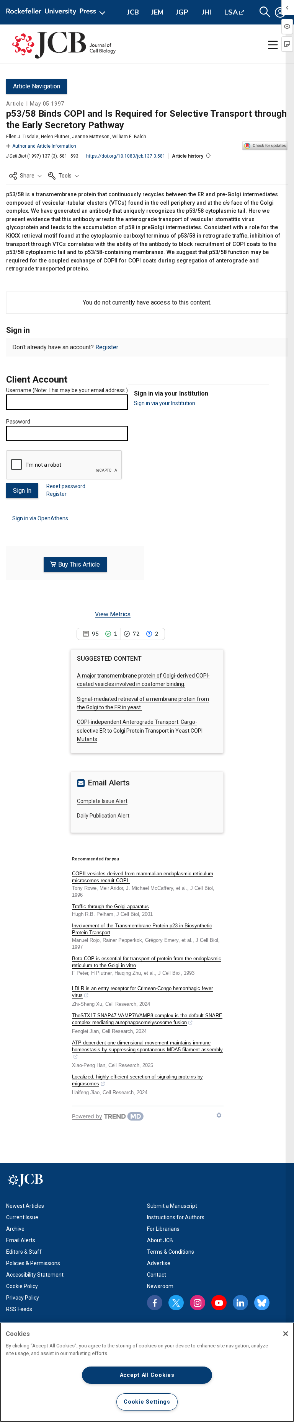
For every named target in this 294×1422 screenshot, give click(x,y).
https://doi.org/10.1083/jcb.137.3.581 (125, 156)
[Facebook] (154, 1302)
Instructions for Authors (175, 1217)
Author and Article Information (44, 146)
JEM (157, 12)
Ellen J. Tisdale (22, 136)
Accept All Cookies (147, 1375)
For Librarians (163, 1229)
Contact (156, 1275)
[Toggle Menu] (273, 45)
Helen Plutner (55, 136)
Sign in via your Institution (164, 403)
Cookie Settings (147, 1402)
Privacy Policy (22, 1298)
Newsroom (160, 1286)
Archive (15, 1229)
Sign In (22, 490)
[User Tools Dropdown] (280, 12)
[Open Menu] (57, 12)
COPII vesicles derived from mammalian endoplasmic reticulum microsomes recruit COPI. (142, 877)
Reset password (65, 486)
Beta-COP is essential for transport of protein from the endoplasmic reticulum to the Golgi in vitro (146, 962)
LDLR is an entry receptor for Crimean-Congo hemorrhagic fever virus (142, 991)
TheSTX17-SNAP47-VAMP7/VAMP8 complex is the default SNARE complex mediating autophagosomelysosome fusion (147, 1019)
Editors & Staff (24, 1252)
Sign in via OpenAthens (40, 518)
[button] (25, 175)
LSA (231, 12)
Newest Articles (25, 1206)
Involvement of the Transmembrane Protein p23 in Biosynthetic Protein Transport (142, 929)
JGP (182, 12)
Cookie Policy (22, 1286)
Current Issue (22, 1217)
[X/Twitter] (176, 1302)
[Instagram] (197, 1302)
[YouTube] (219, 1302)
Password (18, 421)
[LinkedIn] (240, 1302)
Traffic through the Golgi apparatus (110, 906)
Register (106, 347)
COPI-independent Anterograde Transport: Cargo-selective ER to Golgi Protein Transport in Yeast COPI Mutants (140, 730)
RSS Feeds (19, 1309)
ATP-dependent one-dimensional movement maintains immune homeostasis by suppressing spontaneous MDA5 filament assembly (147, 1046)
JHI (206, 12)
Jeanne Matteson (90, 136)
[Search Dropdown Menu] (265, 12)
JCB (133, 12)
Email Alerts (20, 1240)
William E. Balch (129, 136)
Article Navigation (36, 86)
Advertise (158, 1263)
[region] (147, 1372)
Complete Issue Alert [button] (102, 801)
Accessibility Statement (35, 1275)
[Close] (285, 1333)
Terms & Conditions (170, 1252)
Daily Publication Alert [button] (103, 816)
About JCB (160, 1240)
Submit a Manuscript (172, 1206)
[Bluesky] (262, 1302)
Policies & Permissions (33, 1263)
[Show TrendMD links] (219, 1115)
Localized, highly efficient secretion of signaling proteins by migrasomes (137, 1080)
